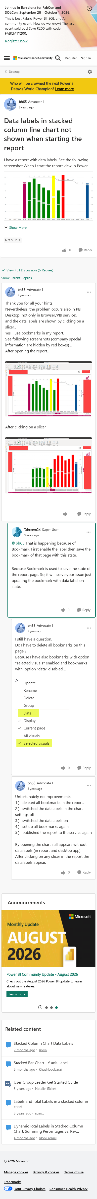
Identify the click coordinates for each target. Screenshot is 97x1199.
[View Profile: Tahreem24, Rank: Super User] (17, 532)
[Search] (58, 58)
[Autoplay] (40, 1007)
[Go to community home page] (32, 58)
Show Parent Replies (16, 277)
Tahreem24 (32, 529)
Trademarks (12, 1182)
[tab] (46, 1007)
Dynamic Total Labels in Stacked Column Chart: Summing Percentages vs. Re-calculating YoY (48, 1128)
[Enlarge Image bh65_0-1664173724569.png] (42, 713)
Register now (16, 40)
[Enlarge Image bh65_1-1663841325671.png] (48, 465)
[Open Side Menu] (6, 58)
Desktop (14, 72)
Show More (18, 227)
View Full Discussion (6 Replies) (29, 270)
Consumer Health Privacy (68, 1189)
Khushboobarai (50, 1069)
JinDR (43, 1049)
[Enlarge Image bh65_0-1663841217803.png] (48, 389)
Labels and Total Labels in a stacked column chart (51, 1104)
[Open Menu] (89, 71)
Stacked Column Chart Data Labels (43, 1043)
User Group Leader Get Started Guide (46, 1082)
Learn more (64, 88)
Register (71, 58)
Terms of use (74, 1172)
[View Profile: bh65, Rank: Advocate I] (10, 104)
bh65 (23, 101)
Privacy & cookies (46, 1172)
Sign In (86, 58)
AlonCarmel (47, 1137)
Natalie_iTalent (45, 1088)
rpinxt (39, 1113)
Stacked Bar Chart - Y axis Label (41, 1062)
